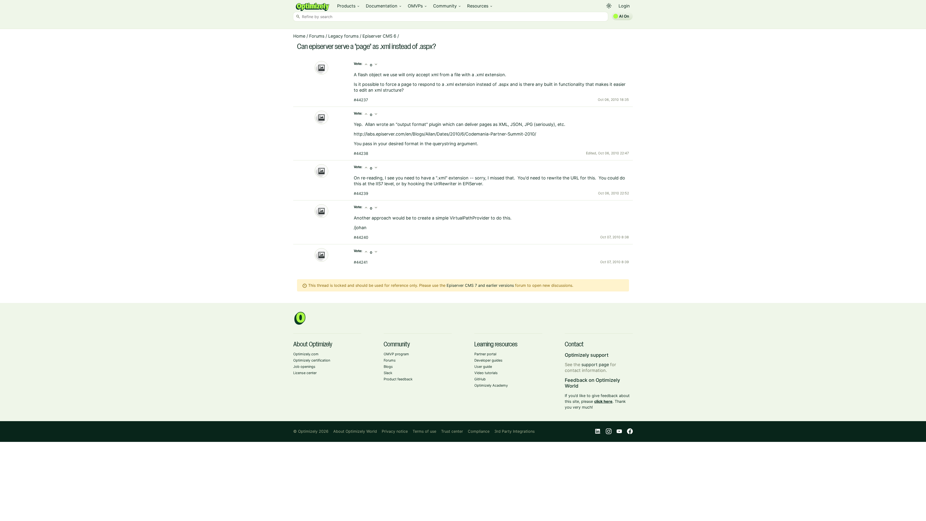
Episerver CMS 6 (379, 36)
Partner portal (485, 354)
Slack (388, 373)
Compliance (479, 431)
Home (299, 36)
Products (348, 5)
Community (447, 5)
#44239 (361, 193)
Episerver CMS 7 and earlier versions (480, 285)
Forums (316, 36)
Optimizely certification (311, 360)
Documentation (384, 5)
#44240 (361, 237)
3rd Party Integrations (514, 431)
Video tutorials (486, 373)
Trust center (452, 431)
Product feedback (398, 379)
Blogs (388, 366)
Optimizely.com (306, 354)
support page (595, 364)
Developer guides (488, 360)
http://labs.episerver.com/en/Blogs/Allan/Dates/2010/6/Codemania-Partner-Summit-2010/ (445, 134)
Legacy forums (343, 36)
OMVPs (417, 5)
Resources (480, 5)
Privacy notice (395, 431)
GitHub (480, 379)
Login (624, 5)
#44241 (361, 262)
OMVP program (396, 354)
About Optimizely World (355, 431)
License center (305, 373)
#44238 (361, 153)
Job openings (304, 366)
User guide (483, 366)
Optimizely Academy (491, 385)
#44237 (361, 99)
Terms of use (424, 431)
